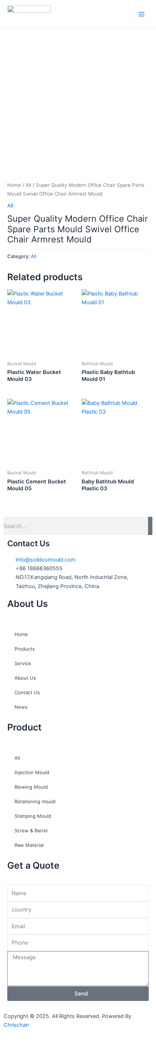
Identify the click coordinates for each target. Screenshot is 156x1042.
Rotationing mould (35, 801)
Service (23, 663)
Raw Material (29, 845)
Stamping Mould (33, 816)
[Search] (150, 526)
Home (14, 185)
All (28, 185)
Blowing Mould (31, 787)
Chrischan (16, 1025)
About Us (25, 678)
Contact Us (27, 692)
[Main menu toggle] (141, 14)
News (21, 707)
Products (25, 649)
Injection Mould (32, 772)
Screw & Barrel (31, 830)
